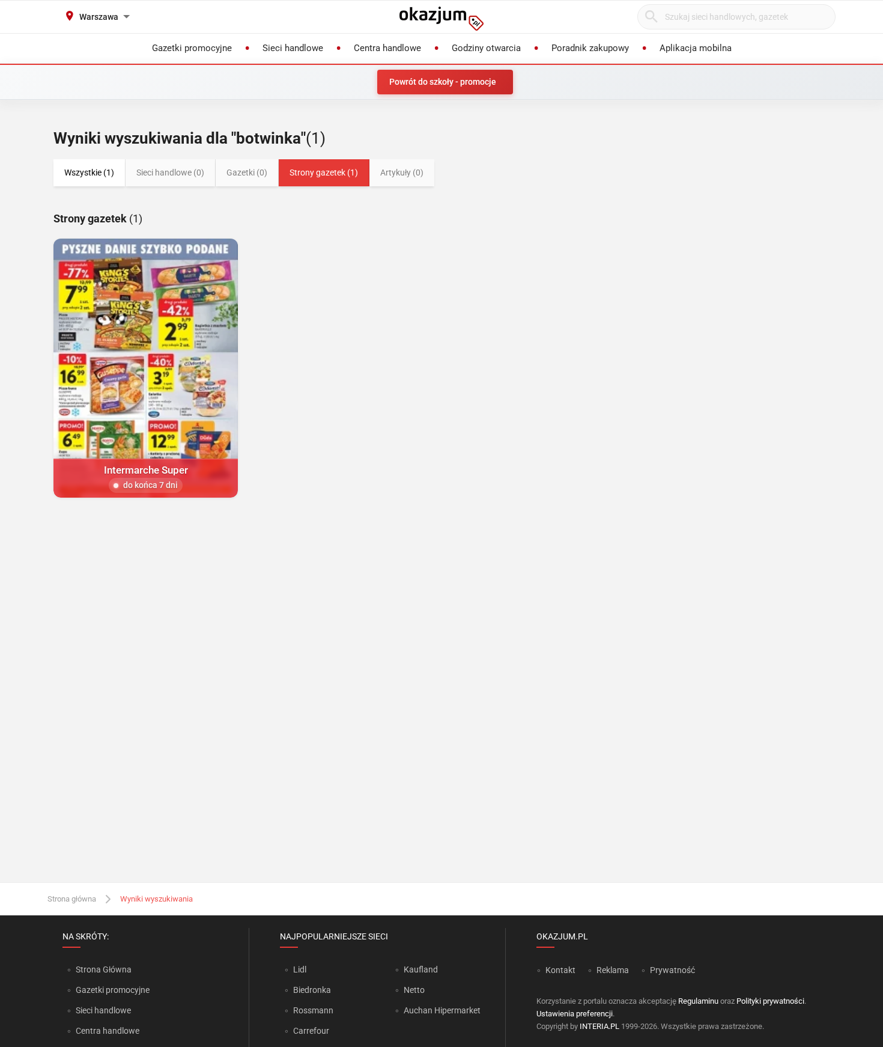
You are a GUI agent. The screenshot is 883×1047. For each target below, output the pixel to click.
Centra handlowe (107, 1031)
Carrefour (311, 1031)
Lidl (299, 969)
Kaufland (421, 969)
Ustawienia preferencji (574, 1013)
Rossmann (313, 1010)
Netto (414, 990)
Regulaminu (698, 1001)
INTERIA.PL (599, 1026)
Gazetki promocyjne (113, 990)
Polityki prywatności (770, 1001)
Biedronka (312, 990)
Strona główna (71, 898)
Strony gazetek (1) (324, 172)
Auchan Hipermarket (442, 1010)
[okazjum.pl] (441, 19)
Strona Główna (104, 969)
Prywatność (672, 970)
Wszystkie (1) (89, 172)
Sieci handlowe (103, 1010)
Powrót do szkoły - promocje (442, 82)
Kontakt (560, 970)
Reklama (612, 970)
